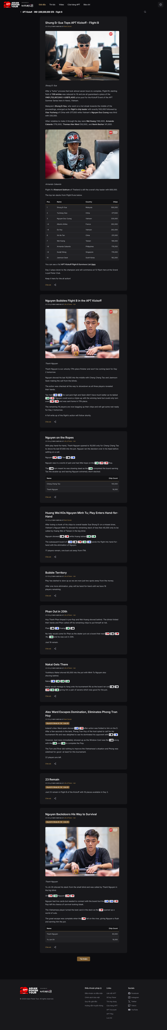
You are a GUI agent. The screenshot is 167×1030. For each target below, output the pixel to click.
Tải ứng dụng (112, 1001)
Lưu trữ (109, 1018)
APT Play (110, 1014)
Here (93, 264)
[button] (55, 285)
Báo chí (87, 4)
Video (61, 4)
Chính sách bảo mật (92, 997)
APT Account (111, 1010)
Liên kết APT (111, 993)
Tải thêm (83, 959)
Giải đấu (42, 4)
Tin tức (52, 4)
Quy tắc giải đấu (91, 1001)
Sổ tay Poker (111, 997)
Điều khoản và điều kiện (94, 993)
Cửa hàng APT (74, 4)
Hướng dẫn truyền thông (94, 1006)
